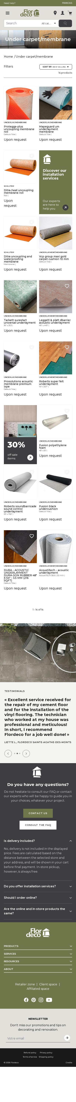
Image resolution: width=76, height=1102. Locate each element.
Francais (67, 3)
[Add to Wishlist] (32, 92)
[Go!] (65, 23)
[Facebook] (26, 1000)
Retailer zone (25, 984)
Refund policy (30, 1052)
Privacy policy (46, 1052)
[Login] (62, 13)
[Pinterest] (33, 1000)
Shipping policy (46, 1057)
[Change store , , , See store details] (55, 13)
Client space (48, 984)
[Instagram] (41, 1000)
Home (8, 56)
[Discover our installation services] (55, 182)
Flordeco (15, 1062)
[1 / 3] (14, 753)
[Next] (26, 753)
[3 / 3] (19, 753)
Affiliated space (38, 989)
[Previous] (8, 753)
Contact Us (38, 813)
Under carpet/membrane (34, 56)
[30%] (20, 434)
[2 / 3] (17, 753)
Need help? (9, 3)
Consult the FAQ (38, 825)
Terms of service (30, 1057)
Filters (8, 66)
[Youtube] (49, 1000)
